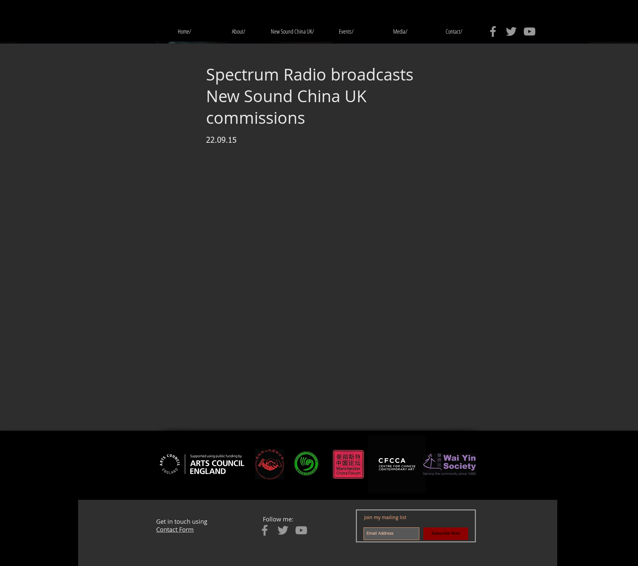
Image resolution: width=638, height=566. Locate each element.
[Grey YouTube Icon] (529, 31)
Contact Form (175, 529)
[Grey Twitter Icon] (511, 31)
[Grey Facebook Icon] (493, 31)
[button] (346, 31)
